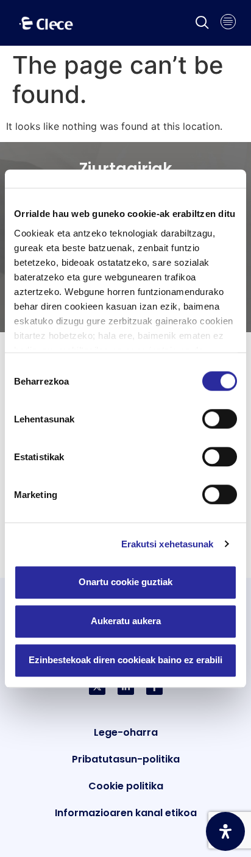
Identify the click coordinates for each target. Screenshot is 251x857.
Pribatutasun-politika (126, 759)
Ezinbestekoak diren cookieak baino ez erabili (125, 660)
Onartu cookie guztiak (125, 582)
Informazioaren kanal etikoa (126, 813)
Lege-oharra (126, 732)
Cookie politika (125, 786)
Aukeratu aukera (126, 621)
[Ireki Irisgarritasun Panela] (225, 831)
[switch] (219, 418)
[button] (202, 23)
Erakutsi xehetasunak (167, 544)
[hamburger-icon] (228, 23)
